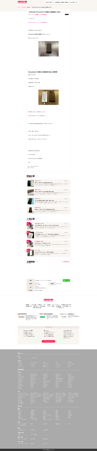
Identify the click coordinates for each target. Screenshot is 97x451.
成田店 (69, 417)
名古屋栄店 (32, 429)
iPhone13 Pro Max (71, 378)
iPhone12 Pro (70, 379)
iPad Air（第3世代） (71, 397)
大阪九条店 (45, 423)
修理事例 (62, 2)
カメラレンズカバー (71, 363)
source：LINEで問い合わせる (32, 166)
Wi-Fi (69, 366)
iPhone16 (69, 375)
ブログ (76, 2)
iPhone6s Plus (20, 385)
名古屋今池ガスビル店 (22, 429)
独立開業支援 (58, 306)
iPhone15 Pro (33, 376)
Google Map (66, 261)
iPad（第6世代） (46, 401)
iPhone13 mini (33, 379)
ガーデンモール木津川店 (22, 423)
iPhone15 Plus (45, 376)
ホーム (19, 7)
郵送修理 (66, 2)
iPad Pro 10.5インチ (21, 397)
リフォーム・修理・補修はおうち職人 (29, 336)
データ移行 (32, 363)
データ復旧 (20, 363)
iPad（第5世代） (58, 401)
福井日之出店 (45, 438)
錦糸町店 (19, 413)
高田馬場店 (32, 410)
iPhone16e (20, 375)
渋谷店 (44, 410)
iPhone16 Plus (58, 375)
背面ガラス (45, 362)
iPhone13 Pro (20, 379)
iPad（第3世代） (21, 403)
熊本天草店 (32, 443)
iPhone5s (69, 385)
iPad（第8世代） (21, 401)
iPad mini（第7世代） (34, 393)
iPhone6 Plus (45, 385)
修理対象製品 (57, 2)
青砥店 (44, 413)
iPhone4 (57, 387)
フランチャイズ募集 (50, 306)
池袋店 (57, 410)
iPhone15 (57, 376)
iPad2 (32, 403)
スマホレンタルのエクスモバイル (69, 333)
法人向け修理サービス (67, 306)
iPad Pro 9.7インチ (34, 397)
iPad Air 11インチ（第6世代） (73, 393)
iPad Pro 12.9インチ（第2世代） (73, 394)
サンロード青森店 (34, 434)
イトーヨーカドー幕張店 (22, 419)
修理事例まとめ (29, 306)
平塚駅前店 (20, 417)
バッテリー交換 (33, 357)
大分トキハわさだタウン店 (22, 443)
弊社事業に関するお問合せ (48, 341)
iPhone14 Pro (20, 378)
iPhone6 (57, 385)
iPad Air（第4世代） (59, 397)
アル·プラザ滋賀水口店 (43, 14)
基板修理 (69, 362)
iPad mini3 (20, 400)
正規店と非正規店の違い (37, 307)
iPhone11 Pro (70, 381)
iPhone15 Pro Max (21, 376)
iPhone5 (32, 387)
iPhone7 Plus (45, 384)
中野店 (69, 410)
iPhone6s (32, 385)
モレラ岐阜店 (45, 429)
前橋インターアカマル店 (47, 419)
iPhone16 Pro (45, 375)
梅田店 (32, 423)
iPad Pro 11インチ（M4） (22, 393)
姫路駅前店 (58, 423)
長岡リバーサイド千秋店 (22, 438)
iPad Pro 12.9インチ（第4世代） (48, 394)
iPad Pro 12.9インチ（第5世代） (36, 394)
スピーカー (20, 365)
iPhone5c (19, 387)
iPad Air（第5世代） (46, 397)
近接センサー (70, 365)
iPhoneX (69, 382)
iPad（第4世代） (71, 401)
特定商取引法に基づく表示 (66, 304)
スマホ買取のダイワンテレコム (48, 333)
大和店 (69, 416)
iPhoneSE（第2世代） (47, 381)
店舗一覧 (47, 2)
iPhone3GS (70, 387)
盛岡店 (19, 434)
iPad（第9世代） (71, 400)
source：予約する (30, 167)
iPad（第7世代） (33, 401)
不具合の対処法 (42, 306)
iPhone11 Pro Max (59, 381)
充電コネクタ (45, 366)
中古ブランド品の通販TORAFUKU (49, 336)
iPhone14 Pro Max (71, 376)
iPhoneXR (57, 382)
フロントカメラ (45, 363)
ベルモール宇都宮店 (34, 419)
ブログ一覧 (23, 7)
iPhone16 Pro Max (34, 375)
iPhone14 (44, 378)
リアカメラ (58, 363)
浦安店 (44, 417)
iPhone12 (32, 381)
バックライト (58, 366)
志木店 (32, 416)
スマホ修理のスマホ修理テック (28, 333)
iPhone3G (19, 388)
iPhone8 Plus (20, 384)
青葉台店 (57, 416)
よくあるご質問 (71, 2)
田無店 (69, 413)
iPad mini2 (32, 400)
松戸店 (57, 417)
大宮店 (19, 416)
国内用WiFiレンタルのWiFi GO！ (69, 336)
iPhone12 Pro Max (59, 379)
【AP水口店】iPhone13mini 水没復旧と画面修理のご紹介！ (42, 7)
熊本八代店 (45, 443)
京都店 (69, 423)
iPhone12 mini (20, 381)
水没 (56, 362)
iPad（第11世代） (46, 393)
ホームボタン (33, 365)
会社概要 (48, 304)
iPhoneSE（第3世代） (59, 378)
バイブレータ (58, 365)
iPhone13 (44, 379)
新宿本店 (19, 410)
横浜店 (44, 416)
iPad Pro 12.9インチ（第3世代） (61, 394)
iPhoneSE (70, 384)
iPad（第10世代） (59, 400)
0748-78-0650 (59, 283)
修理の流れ (36, 306)
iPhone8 (32, 384)
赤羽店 (57, 413)
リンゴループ (33, 366)
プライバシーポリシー (56, 304)
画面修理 (28, 7)
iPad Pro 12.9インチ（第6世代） (23, 394)
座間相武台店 (33, 417)
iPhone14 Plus (33, 378)
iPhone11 (19, 382)
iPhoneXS (44, 382)
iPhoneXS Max (33, 382)
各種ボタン (45, 365)
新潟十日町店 (33, 438)
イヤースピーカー (21, 366)
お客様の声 (40, 304)
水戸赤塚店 (58, 419)
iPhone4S (44, 387)
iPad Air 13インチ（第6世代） (61, 393)
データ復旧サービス (60, 307)
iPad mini (44, 400)
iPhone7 (57, 384)
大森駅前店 (32, 413)
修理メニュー (52, 2)
